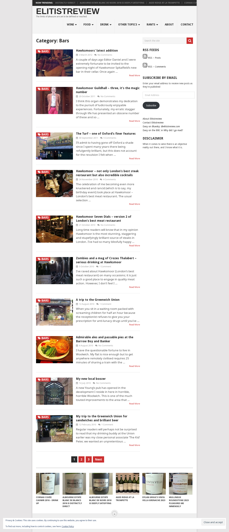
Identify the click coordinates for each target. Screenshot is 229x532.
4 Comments (109, 179)
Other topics (127, 24)
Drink (104, 24)
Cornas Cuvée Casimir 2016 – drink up (197, 3)
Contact (187, 24)
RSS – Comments (156, 66)
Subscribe (151, 105)
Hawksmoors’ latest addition (97, 50)
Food (87, 24)
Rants (151, 24)
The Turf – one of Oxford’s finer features (106, 133)
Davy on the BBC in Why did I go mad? (163, 130)
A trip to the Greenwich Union (98, 299)
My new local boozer (91, 378)
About (169, 24)
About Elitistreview (152, 118)
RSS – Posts (154, 57)
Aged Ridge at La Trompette (155, 3)
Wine (70, 24)
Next (98, 459)
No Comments (105, 54)
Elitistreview (67, 11)
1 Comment (105, 266)
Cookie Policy (68, 526)
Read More (134, 75)
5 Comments (109, 137)
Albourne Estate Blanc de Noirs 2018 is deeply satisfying (103, 3)
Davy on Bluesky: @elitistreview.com (161, 126)
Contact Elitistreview (153, 122)
